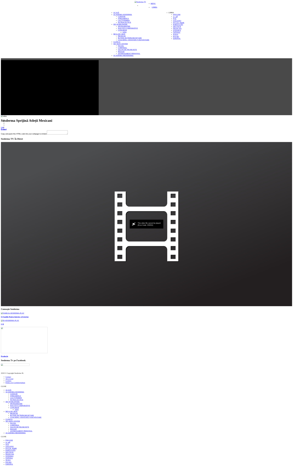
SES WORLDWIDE (120, 24)
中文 (174, 19)
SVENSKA (177, 30)
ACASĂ (116, 13)
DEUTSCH (177, 27)
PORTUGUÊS (178, 25)
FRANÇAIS (177, 28)
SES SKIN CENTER (120, 44)
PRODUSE (122, 36)
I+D (2, 324)
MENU (153, 3)
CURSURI (121, 16)
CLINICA (116, 42)
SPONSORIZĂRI (124, 26)
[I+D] (10, 320)
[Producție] (24, 353)
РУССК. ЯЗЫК (178, 23)
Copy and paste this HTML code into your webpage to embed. (24, 134)
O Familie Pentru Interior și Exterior (15, 317)
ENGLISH (176, 14)
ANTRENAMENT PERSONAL (129, 53)
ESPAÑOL (177, 38)
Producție (4, 356)
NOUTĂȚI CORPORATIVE (128, 28)
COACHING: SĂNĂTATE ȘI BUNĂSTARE (133, 40)
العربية (175, 17)
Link (2, 127)
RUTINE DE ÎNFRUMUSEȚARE (130, 38)
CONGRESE (122, 30)
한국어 (175, 34)
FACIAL (121, 46)
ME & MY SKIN (119, 34)
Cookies (8, 381)
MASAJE (121, 52)
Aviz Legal (9, 379)
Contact (8, 377)
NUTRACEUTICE (124, 22)
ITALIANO (177, 21)
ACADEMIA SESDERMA (122, 14)
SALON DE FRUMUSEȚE (127, 50)
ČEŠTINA (176, 32)
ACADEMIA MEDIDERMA (123, 55)
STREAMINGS (123, 18)
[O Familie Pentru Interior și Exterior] (12, 313)
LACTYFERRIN (124, 20)
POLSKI (176, 37)
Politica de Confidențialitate (15, 383)
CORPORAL (122, 48)
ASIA (124, 32)
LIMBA (154, 7)
